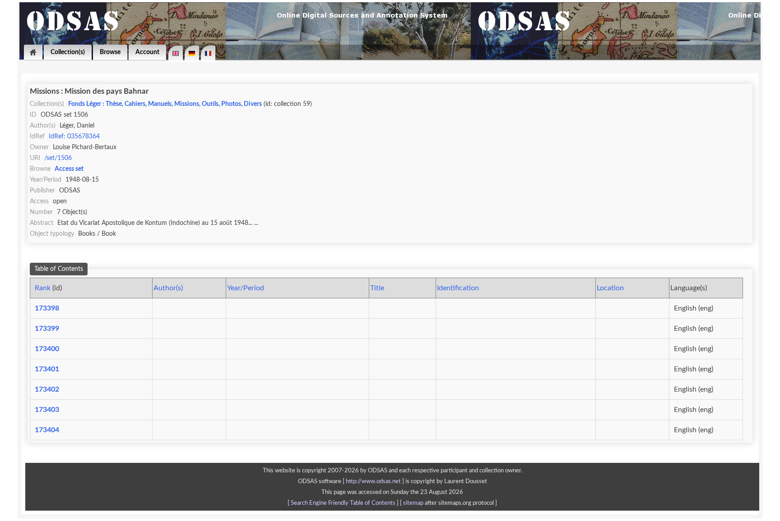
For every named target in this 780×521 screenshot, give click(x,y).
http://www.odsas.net (373, 481)
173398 (47, 308)
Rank (43, 288)
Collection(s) (68, 52)
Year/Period (245, 288)
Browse (110, 52)
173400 (47, 348)
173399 (47, 328)
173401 (47, 369)
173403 (47, 409)
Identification (458, 288)
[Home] (33, 52)
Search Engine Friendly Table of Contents (343, 503)
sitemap (413, 503)
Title (377, 288)
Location (610, 288)
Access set (69, 168)
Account (147, 52)
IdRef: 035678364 (74, 136)
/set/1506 (58, 158)
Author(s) (168, 288)
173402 (47, 389)
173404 (47, 430)
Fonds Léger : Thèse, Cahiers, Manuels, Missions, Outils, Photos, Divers (165, 104)
